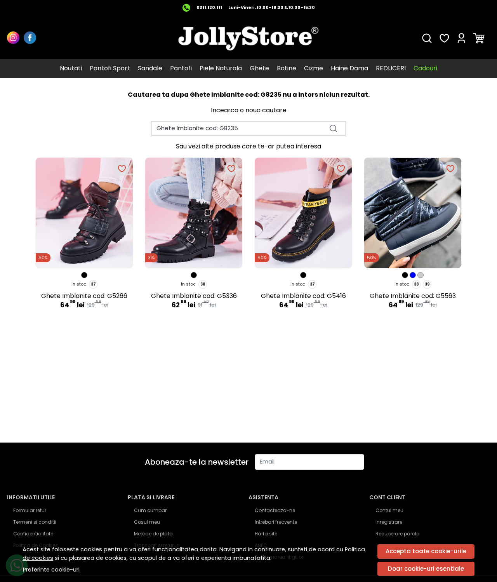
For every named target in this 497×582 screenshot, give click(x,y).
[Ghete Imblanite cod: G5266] (84, 275)
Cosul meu (147, 522)
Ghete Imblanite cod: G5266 (84, 296)
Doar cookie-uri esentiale (426, 569)
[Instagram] (15, 38)
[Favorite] (444, 38)
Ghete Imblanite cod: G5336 (194, 296)
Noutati (71, 68)
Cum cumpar (150, 510)
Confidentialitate (33, 533)
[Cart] (479, 38)
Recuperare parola (397, 533)
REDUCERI (391, 68)
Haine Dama (349, 68)
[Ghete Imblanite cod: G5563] (413, 275)
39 (427, 284)
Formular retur (29, 510)
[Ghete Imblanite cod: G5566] (420, 275)
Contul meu (389, 510)
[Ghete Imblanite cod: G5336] (194, 275)
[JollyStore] (248, 38)
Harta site (266, 533)
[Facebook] (32, 38)
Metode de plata (153, 533)
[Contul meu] (461, 38)
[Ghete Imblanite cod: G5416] (303, 275)
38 (202, 284)
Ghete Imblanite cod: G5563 (413, 296)
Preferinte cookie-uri (51, 569)
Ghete (259, 68)
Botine (286, 68)
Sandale (150, 68)
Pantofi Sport (110, 68)
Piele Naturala (221, 68)
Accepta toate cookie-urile (426, 551)
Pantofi (181, 68)
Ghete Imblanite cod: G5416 (303, 296)
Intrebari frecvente (276, 522)
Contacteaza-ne (275, 510)
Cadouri (425, 68)
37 (93, 284)
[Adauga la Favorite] (122, 168)
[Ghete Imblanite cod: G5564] (405, 275)
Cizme (313, 68)
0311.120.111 (209, 7)
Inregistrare (388, 522)
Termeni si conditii (34, 522)
